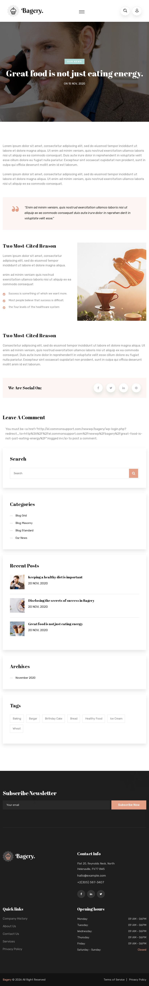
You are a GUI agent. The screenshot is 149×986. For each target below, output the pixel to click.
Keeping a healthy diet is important (55, 577)
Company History (15, 918)
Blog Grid (21, 515)
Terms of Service (114, 979)
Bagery (7, 979)
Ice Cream (116, 718)
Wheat (17, 728)
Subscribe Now (129, 805)
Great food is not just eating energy (55, 624)
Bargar (33, 718)
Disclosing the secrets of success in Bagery (61, 600)
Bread (73, 718)
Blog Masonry (24, 523)
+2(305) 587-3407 (90, 882)
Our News (74, 61)
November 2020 (25, 677)
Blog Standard (24, 530)
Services (9, 941)
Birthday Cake (53, 718)
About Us (9, 926)
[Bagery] (25, 10)
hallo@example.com (91, 875)
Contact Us (11, 934)
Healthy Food (93, 718)
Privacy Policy (12, 949)
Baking (17, 718)
